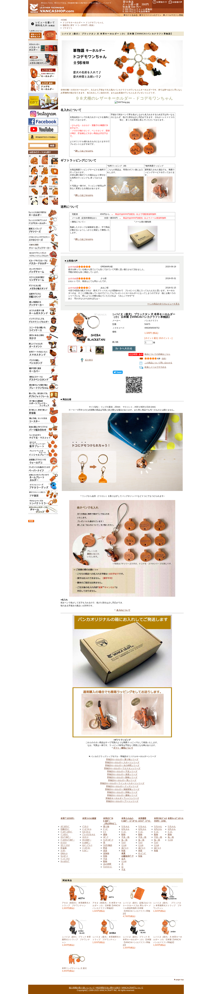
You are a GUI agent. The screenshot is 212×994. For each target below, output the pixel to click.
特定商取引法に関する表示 (108, 988)
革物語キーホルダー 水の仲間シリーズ (122, 765)
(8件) (164, 358)
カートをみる (132, 15)
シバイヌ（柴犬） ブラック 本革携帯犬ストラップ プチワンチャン (76, 939)
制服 (123, 850)
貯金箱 (64, 848)
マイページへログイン (151, 15)
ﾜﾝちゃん (125, 826)
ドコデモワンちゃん (95, 22)
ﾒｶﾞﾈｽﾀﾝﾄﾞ (65, 826)
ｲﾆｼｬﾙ (123, 845)
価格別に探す (69, 25)
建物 (105, 834)
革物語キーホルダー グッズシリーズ (122, 786)
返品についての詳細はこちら (157, 354)
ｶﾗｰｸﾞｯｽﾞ (142, 853)
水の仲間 (107, 864)
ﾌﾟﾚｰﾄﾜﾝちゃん (88, 834)
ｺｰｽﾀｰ (63, 850)
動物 (105, 861)
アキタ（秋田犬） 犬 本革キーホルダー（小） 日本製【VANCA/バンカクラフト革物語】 (106, 905)
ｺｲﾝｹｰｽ (85, 837)
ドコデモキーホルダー (72, 22)
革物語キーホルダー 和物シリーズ (122, 792)
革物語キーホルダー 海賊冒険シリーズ (122, 789)
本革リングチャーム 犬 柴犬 (74, 968)
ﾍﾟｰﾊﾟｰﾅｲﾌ (65, 859)
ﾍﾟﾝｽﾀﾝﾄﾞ (65, 834)
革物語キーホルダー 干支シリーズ (122, 771)
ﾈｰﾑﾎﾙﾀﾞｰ (86, 842)
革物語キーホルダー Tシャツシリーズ (122, 798)
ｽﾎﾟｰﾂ (105, 837)
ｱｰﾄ (104, 832)
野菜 (105, 848)
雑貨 (140, 850)
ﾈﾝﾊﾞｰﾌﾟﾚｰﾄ (87, 845)
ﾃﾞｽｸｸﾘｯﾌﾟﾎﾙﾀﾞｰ (68, 840)
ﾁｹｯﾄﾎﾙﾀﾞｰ (86, 840)
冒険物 (106, 853)
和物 (105, 856)
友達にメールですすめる (155, 367)
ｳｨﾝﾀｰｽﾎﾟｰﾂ (108, 840)
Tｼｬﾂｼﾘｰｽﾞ (107, 867)
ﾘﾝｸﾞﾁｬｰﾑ (86, 832)
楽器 (105, 850)
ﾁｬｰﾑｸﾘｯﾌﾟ (65, 861)
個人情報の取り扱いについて (82, 988)
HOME (64, 20)
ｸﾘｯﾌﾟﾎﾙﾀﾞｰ (66, 837)
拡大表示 (89, 360)
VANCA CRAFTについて (132, 988)
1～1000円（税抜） (86, 25)
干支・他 (125, 837)
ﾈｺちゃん (125, 829)
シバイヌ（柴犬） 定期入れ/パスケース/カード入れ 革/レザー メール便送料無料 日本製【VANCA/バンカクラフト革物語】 (137, 908)
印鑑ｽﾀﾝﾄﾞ (65, 829)
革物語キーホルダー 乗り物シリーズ (122, 759)
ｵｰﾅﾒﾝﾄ (64, 842)
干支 (105, 859)
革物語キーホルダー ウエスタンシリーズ (122, 768)
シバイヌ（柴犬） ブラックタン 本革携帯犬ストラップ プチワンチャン (167, 905)
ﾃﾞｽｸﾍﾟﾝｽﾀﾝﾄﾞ (67, 832)
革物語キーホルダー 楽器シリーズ (122, 774)
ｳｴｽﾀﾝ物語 (107, 845)
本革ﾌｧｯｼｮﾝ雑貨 (89, 818)
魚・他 (124, 840)
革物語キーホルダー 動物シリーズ (122, 777)
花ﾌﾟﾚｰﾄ (124, 848)
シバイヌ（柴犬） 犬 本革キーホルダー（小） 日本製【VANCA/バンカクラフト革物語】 (167, 939)
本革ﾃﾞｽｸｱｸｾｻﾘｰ (68, 818)
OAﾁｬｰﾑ (64, 853)
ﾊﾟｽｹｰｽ (85, 826)
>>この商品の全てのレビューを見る (163, 304)
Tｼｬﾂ (123, 842)
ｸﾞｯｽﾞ (105, 829)
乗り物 (106, 826)
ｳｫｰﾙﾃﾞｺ (64, 856)
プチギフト (68, 28)
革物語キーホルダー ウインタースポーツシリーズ (122, 783)
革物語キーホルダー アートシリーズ (122, 801)
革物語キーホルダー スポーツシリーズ (122, 762)
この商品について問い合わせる (158, 363)
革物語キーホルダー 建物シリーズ (122, 795)
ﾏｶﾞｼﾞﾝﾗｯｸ (65, 845)
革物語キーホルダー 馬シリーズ (122, 780)
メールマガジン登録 (174, 15)
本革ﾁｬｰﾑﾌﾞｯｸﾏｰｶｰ (176, 818)
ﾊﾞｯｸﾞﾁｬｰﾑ (86, 829)
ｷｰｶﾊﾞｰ (85, 850)
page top (180, 980)
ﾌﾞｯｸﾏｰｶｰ (86, 848)
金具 (123, 859)
